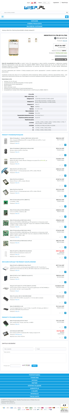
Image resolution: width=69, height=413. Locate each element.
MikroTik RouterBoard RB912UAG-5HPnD (20, 230)
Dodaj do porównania (61, 56)
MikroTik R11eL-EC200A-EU (17, 179)
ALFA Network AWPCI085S (16, 331)
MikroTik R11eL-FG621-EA (16, 189)
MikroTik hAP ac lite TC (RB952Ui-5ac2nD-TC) (21, 275)
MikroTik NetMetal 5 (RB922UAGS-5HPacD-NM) (22, 148)
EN (35, 2)
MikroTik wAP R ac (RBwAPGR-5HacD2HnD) (21, 251)
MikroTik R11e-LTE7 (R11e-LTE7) (18, 169)
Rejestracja (65, 2)
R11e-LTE (43, 160)
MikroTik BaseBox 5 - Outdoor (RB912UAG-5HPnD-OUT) (24, 138)
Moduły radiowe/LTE (29, 30)
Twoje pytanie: (7, 352)
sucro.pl (8, 403)
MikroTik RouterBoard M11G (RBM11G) (20, 199)
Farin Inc (13, 403)
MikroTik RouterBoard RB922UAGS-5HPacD (21, 240)
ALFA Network (18, 334)
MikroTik (9, 30)
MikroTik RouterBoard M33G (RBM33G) (20, 210)
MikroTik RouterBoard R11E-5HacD (19, 320)
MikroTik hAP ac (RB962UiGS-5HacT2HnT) (20, 265)
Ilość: (53, 59)
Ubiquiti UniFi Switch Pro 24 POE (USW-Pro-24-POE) (23, 285)
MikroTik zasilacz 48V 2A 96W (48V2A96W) (20, 296)
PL (32, 2)
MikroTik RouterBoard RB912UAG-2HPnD (20, 220)
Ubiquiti (17, 291)
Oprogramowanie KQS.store (7, 401)
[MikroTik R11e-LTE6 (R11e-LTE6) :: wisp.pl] (13, 57)
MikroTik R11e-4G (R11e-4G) (17, 158)
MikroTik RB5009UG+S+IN (16, 306)
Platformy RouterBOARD (18, 30)
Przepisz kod (7, 365)
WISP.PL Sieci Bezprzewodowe (9, 399)
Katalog (4, 30)
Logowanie (56, 2)
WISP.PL (34, 7)
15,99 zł (64, 51)
